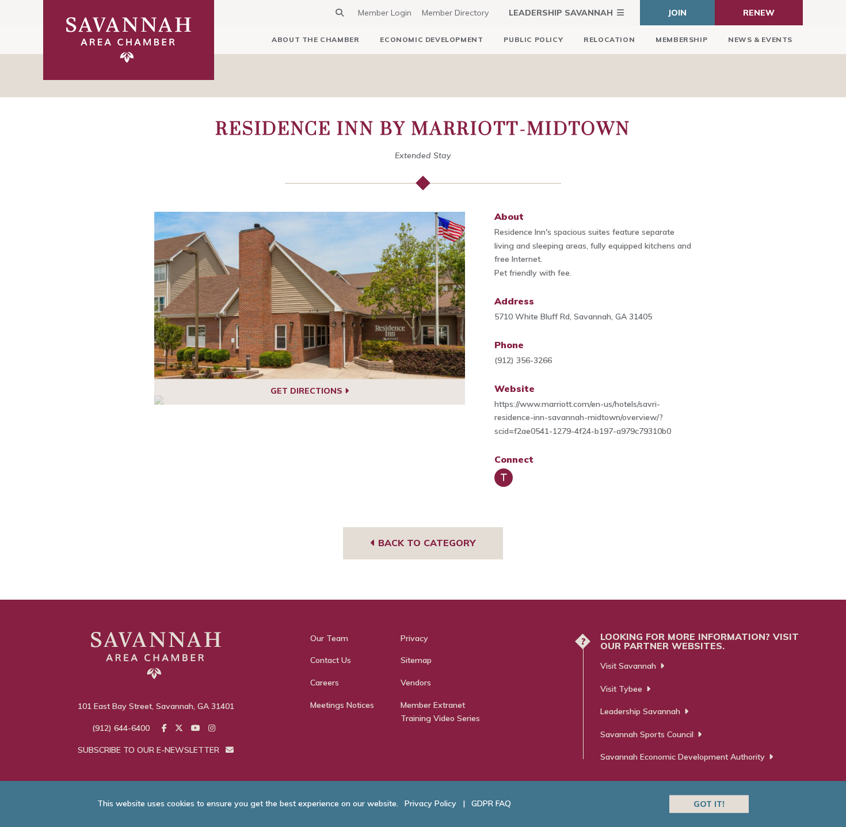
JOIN (677, 12)
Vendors (416, 682)
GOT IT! (709, 803)
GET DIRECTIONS (307, 391)
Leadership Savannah (561, 12)
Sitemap (416, 660)
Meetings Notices (342, 705)
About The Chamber (315, 39)
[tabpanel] (310, 295)
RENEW (759, 12)
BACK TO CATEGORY (425, 542)
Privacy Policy (430, 803)
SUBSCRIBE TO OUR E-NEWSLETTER (150, 750)
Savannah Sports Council (646, 734)
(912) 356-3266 (523, 360)
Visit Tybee (621, 689)
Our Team (329, 638)
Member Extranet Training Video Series (440, 712)
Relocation (609, 39)
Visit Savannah (628, 666)
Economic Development (431, 39)
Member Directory (455, 12)
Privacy (414, 638)
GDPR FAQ (491, 803)
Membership (681, 39)
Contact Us (330, 660)
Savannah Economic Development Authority (682, 757)
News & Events (760, 39)
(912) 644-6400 (121, 728)
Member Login (384, 12)
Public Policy (533, 39)
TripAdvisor (503, 477)
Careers (324, 682)
